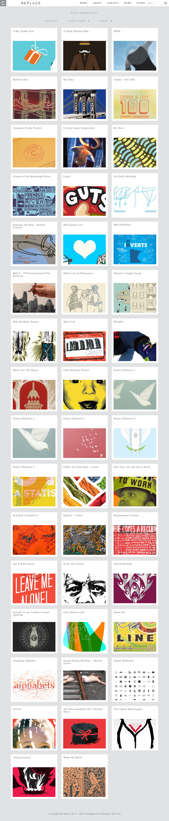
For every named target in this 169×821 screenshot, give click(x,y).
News (128, 3)
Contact (113, 3)
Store (141, 3)
